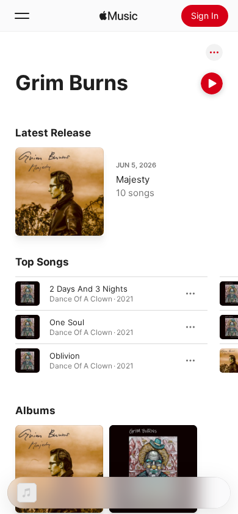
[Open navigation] (22, 15)
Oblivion (64, 356)
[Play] (212, 83)
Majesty (133, 179)
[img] (118, 15)
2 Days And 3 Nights (88, 289)
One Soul (66, 322)
